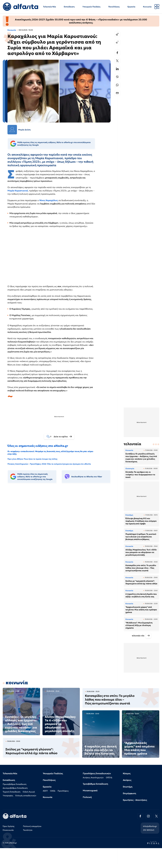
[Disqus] (61, 521)
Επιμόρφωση (129, 793)
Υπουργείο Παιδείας (91, 6)
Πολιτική (87, 797)
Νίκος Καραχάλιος (48, 200)
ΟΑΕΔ (52, 791)
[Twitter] (117, 61)
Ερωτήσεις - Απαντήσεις (135, 800)
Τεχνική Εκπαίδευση (11, 792)
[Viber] (117, 77)
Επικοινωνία (8, 830)
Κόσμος (127, 773)
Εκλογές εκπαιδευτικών (25, 795)
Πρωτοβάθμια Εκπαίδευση (14, 784)
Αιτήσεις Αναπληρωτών (93, 777)
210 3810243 (148, 830)
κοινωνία (17, 683)
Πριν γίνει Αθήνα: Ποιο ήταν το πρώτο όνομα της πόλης (32, 459)
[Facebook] (117, 52)
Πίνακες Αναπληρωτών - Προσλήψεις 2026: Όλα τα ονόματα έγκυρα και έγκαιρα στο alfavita (49, 464)
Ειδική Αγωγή (29, 792)
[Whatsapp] (117, 85)
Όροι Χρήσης (8, 826)
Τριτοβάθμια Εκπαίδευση (95, 783)
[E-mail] (117, 93)
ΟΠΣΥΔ (109, 777)
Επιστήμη (127, 786)
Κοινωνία (147, 6)
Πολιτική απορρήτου (32, 826)
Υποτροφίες (8, 795)
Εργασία (131, 6)
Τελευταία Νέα (49, 6)
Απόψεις (127, 780)
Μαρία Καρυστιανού (17, 190)
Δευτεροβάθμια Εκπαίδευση (15, 788)
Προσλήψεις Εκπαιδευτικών (97, 773)
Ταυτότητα (27, 830)
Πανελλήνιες (114, 6)
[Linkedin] (117, 69)
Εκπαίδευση (69, 6)
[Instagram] (148, 816)
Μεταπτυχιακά (90, 790)
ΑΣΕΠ (45, 791)
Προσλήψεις (63, 791)
